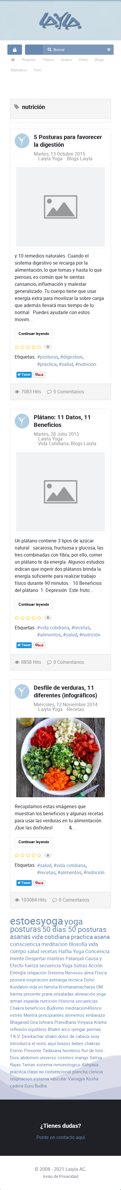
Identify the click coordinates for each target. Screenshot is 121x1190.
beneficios (35, 1008)
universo (48, 1057)
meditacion (54, 944)
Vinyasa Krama (92, 1022)
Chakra (17, 1008)
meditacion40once (83, 1008)
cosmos (66, 1057)
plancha (80, 1072)
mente (17, 958)
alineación (85, 994)
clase (32, 1072)
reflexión (18, 1029)
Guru (28, 1086)
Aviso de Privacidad (60, 1176)
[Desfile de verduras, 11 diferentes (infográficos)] (60, 757)
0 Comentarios (68, 391)
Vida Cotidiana (53, 443)
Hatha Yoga (71, 951)
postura (17, 980)
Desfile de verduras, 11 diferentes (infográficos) (65, 692)
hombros (71, 1050)
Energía (18, 972)
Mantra (30, 1015)
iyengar (78, 1029)
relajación (36, 973)
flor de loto (92, 1050)
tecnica (75, 980)
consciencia (25, 944)
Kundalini (19, 987)
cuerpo (18, 951)
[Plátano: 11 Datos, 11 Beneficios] (60, 491)
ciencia (96, 1072)
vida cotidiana (54, 627)
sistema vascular (50, 1079)
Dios (14, 1057)
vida (93, 944)
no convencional (55, 1072)
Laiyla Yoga (50, 158)
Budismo (55, 1008)
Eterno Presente (25, 1050)
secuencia (50, 965)
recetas (82, 627)
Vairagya (76, 1079)
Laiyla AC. (75, 1169)
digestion (73, 357)
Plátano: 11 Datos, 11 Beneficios (62, 421)
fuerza (31, 965)
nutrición (87, 364)
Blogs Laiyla (80, 158)
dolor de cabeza (73, 1036)
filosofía (78, 944)
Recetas (75, 709)
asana (102, 937)
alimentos (50, 634)
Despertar (35, 958)
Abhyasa (90, 1065)
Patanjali (74, 958)
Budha (41, 1086)
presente (32, 994)
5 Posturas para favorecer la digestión (68, 141)
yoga (73, 921)
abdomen (29, 1057)
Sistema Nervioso (65, 973)
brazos (63, 1043)
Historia (66, 1001)
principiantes (51, 1015)
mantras (55, 958)
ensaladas (64, 994)
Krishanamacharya (77, 987)
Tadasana (52, 1050)
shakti (51, 1036)
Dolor (89, 980)
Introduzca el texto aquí (33, 1043)
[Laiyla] (60, 20)
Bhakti (54, 1029)
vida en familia (43, 987)
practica (48, 364)
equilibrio (37, 1029)
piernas (94, 1029)
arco (65, 1029)
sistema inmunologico (58, 1065)
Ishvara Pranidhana (57, 1022)
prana (47, 994)
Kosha (92, 1079)
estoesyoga (36, 921)
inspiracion (37, 980)
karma (16, 994)
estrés (16, 1015)
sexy (94, 1036)
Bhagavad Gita (24, 1022)
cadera (16, 1086)
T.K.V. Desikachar (27, 1036)
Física (101, 973)
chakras (92, 1043)
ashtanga (58, 980)
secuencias (86, 1001)
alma (89, 973)
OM (99, 987)
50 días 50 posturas (74, 929)
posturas (49, 357)
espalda (31, 1001)
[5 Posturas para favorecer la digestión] (60, 207)
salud (67, 364)
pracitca (18, 1072)
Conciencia (97, 951)
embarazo (95, 1015)
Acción (95, 965)
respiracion (21, 1079)
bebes (77, 1043)
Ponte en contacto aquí (60, 1137)
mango (81, 1057)
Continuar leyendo (34, 333)
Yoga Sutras (74, 965)
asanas (20, 936)
